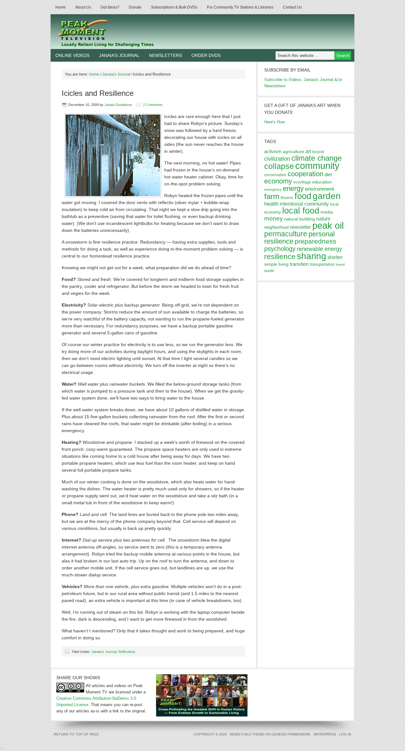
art (308, 151)
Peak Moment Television (124, 31)
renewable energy (319, 249)
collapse (279, 166)
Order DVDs (206, 55)
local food (300, 210)
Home (60, 7)
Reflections (126, 652)
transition (299, 264)
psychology (280, 248)
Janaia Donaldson (118, 105)
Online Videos (72, 55)
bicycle (318, 152)
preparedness (315, 241)
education (322, 181)
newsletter (300, 227)
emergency (273, 189)
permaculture (285, 234)
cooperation (305, 174)
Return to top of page (76, 734)
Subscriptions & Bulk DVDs (174, 7)
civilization (277, 159)
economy (278, 181)
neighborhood (276, 227)
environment (319, 189)
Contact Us (292, 7)
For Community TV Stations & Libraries (240, 7)
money (273, 218)
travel (340, 264)
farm (271, 196)
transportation (322, 264)
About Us (83, 7)
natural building (299, 218)
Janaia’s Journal (119, 55)
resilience (280, 256)
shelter (335, 257)
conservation (275, 175)
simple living (276, 264)
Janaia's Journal (103, 652)
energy (293, 188)
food (303, 196)
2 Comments (153, 105)
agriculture (293, 151)
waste (269, 271)
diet (328, 174)
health (271, 204)
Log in (345, 734)
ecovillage (302, 182)
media (327, 211)
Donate (135, 7)
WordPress (325, 734)
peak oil (328, 225)
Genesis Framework (290, 734)
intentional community (304, 204)
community (317, 165)
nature (323, 218)
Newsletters (165, 55)
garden (327, 196)
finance (287, 198)
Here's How (274, 122)
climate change (316, 158)
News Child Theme (247, 734)
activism (273, 151)
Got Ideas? (110, 7)
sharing (311, 256)
